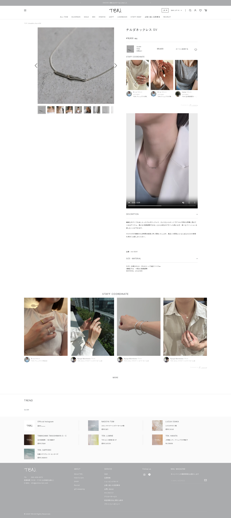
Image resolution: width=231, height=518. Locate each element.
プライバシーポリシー (112, 504)
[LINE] (149, 474)
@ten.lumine (106, 443)
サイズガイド (109, 493)
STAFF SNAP (136, 17)
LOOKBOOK (122, 17)
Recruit (77, 485)
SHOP (76, 481)
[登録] (205, 480)
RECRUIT (167, 17)
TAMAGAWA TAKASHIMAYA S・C (52, 436)
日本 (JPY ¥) (175, 10)
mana (184, 92)
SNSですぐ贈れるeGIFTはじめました (115, 3)
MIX (93, 17)
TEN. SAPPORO (44, 450)
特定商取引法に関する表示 (113, 500)
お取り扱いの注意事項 (112, 485)
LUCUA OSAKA (172, 422)
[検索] (190, 10)
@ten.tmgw (42, 443)
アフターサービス (110, 496)
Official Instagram (46, 422)
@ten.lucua (170, 429)
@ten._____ (41, 426)
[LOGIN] (195, 10)
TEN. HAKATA (171, 436)
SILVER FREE (139, 49)
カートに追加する (182, 49)
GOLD (86, 17)
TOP (25, 23)
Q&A (106, 474)
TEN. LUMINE (107, 436)
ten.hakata (169, 443)
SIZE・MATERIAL (133, 258)
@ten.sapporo (42, 457)
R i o (135, 92)
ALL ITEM (64, 17)
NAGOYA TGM (108, 422)
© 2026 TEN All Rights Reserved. (37, 514)
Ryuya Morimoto (83, 359)
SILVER (26, 410)
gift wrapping (79, 489)
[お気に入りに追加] (196, 49)
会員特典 (107, 478)
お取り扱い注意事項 (152, 17)
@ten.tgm (105, 429)
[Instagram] (144, 474)
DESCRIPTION (132, 214)
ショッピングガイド (111, 481)
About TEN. (78, 474)
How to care (79, 478)
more (115, 377)
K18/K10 (102, 17)
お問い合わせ (109, 489)
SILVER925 (75, 17)
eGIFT (111, 17)
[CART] (206, 10)
